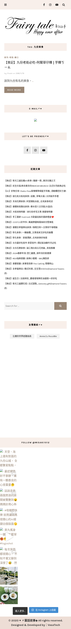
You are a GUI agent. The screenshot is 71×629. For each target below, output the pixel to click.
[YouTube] (56, 5)
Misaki (10, 73)
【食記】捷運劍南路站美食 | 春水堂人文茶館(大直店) (28, 206)
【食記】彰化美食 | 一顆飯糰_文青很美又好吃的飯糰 (28, 232)
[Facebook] (42, 5)
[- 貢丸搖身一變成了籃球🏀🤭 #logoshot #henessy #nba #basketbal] (9, 537)
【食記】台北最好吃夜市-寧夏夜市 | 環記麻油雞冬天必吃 (30, 243)
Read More (14, 90)
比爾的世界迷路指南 (22, 336)
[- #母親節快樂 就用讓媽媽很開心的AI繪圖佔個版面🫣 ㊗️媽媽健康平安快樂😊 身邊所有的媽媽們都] (9, 517)
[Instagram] (49, 5)
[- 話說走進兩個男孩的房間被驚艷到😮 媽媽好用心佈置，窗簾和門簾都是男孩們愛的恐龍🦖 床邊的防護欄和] (9, 497)
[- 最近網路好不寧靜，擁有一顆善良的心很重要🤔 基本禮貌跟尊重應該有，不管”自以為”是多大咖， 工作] (9, 478)
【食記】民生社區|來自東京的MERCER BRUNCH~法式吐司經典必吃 (35, 186)
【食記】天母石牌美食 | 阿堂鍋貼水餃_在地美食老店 (28, 201)
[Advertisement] (35, 386)
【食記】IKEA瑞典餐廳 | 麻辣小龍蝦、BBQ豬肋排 (26, 258)
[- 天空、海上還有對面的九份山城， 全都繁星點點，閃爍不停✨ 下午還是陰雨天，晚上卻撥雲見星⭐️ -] (9, 458)
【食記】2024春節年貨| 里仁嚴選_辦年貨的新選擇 (27, 253)
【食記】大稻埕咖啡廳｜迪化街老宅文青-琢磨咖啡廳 (28, 212)
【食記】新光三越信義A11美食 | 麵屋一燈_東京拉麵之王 (29, 181)
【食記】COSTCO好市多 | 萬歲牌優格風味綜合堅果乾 (28, 222)
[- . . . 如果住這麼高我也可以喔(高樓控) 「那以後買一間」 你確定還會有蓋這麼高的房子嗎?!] (9, 595)
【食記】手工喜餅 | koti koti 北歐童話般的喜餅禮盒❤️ (29, 217)
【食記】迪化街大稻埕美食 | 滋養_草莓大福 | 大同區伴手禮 (31, 196)
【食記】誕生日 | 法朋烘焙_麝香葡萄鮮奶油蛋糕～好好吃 (30, 278)
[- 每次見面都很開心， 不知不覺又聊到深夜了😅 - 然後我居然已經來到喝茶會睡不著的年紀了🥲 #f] (9, 556)
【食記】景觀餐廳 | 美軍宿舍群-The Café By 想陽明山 (28, 263)
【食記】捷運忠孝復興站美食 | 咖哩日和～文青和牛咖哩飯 (31, 227)
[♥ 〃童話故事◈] (35, 25)
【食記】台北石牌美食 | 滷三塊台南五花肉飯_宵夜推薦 (29, 248)
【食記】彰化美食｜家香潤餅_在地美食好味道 (25, 238)
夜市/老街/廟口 (11, 57)
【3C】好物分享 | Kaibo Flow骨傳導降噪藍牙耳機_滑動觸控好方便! (35, 191)
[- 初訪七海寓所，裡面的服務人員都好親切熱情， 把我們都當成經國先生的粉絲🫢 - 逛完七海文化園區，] (9, 576)
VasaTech (54, 625)
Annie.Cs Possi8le (48, 336)
